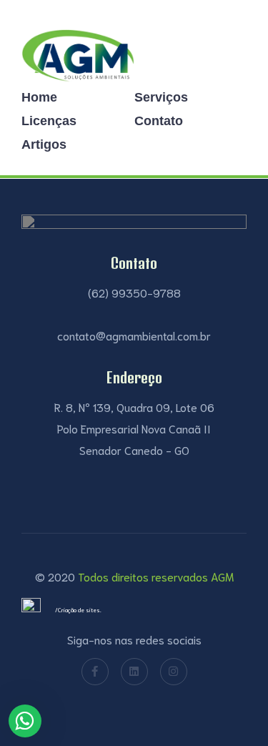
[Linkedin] (134, 671)
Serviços (161, 97)
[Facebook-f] (95, 671)
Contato (158, 121)
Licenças (48, 121)
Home (39, 97)
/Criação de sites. (78, 610)
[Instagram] (173, 671)
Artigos (43, 144)
